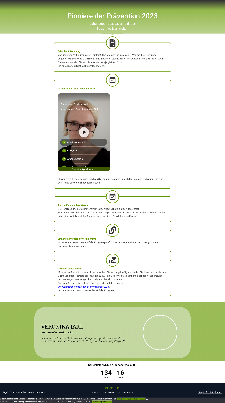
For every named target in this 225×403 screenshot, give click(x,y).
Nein (124, 399)
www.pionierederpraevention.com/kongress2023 (83, 286)
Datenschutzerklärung (136, 399)
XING (118, 387)
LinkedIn (108, 387)
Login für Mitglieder (210, 392)
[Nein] (147, 399)
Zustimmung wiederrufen (102, 402)
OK (119, 399)
